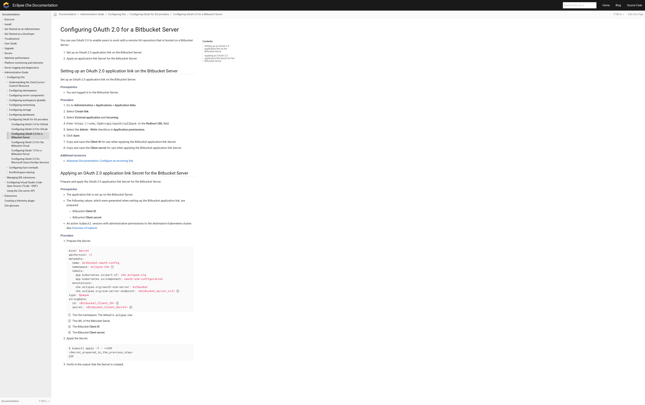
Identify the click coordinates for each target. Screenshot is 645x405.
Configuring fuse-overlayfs (23, 167)
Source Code (634, 5)
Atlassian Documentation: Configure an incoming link (100, 160)
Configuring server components (26, 95)
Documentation (11, 14)
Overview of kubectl (84, 228)
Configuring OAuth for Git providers (28, 119)
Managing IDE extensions (21, 177)
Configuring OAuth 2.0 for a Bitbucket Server (197, 14)
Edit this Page (635, 14)
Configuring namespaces (23, 90)
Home (606, 5)
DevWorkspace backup (22, 172)
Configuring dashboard (21, 114)
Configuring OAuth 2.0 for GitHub (29, 124)
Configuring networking (22, 105)
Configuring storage (20, 109)
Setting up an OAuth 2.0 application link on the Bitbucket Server (216, 49)
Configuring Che (16, 77)
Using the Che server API (21, 190)
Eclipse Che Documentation (35, 5)
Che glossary (12, 205)
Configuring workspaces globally (27, 100)
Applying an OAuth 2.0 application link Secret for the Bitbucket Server (219, 58)
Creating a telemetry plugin (20, 200)
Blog (618, 5)
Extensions (11, 196)
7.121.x (617, 14)
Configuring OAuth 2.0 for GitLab (29, 129)
